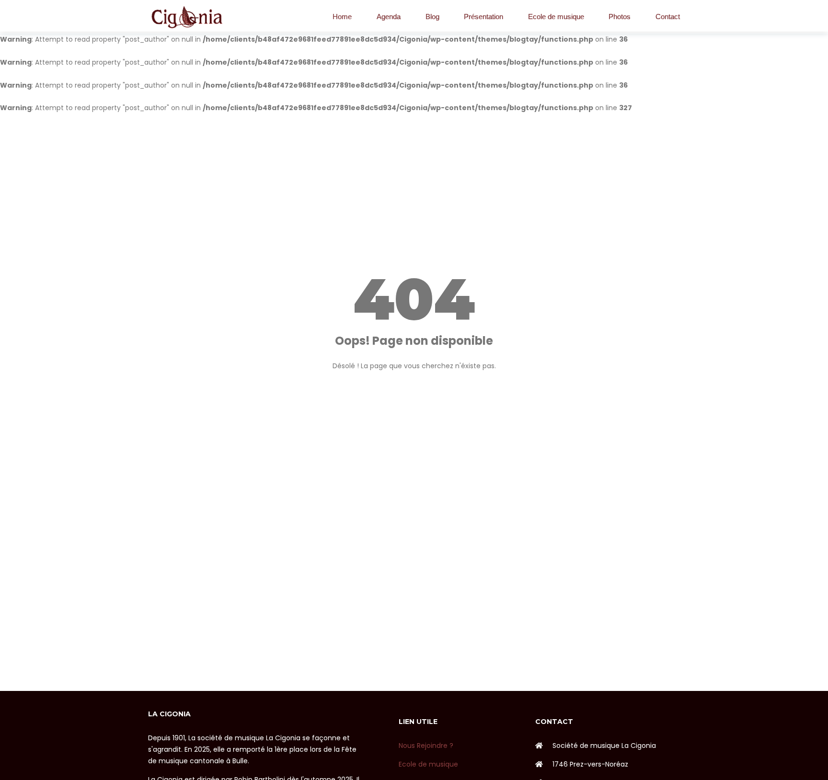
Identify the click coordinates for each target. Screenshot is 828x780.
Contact (668, 16)
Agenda (389, 16)
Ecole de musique (556, 16)
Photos (620, 16)
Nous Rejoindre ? (426, 745)
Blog (432, 16)
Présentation (483, 16)
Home (342, 16)
